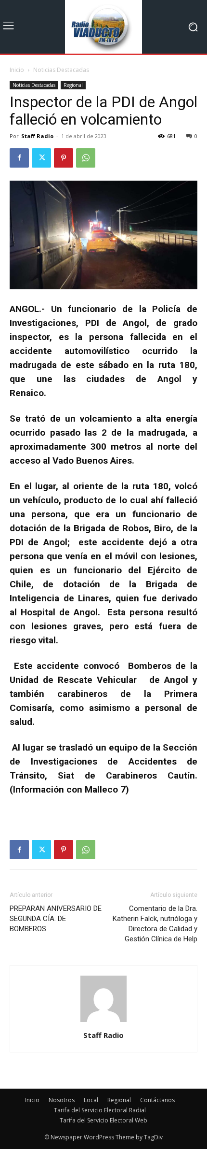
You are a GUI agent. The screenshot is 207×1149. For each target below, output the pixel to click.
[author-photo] (103, 1022)
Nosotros (62, 1100)
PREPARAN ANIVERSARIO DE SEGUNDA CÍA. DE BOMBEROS (56, 918)
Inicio (17, 70)
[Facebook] (19, 158)
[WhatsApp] (85, 158)
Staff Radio (37, 136)
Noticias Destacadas (61, 70)
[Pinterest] (63, 158)
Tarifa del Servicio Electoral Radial (100, 1110)
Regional (73, 85)
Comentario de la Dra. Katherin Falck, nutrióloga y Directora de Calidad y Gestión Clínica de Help (155, 923)
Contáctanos (157, 1100)
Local (91, 1100)
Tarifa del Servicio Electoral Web (103, 1120)
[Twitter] (41, 158)
